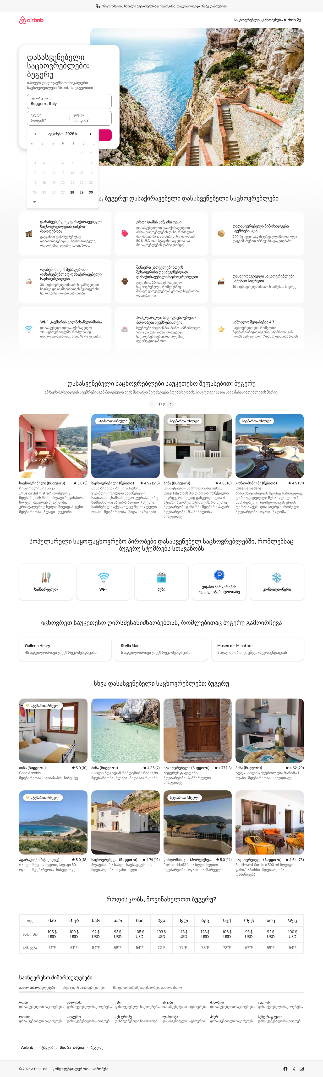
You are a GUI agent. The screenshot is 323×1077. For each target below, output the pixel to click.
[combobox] (69, 103)
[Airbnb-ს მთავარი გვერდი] (31, 20)
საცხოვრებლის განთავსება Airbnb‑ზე (267, 19)
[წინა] (153, 404)
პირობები (100, 1069)
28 (72, 192)
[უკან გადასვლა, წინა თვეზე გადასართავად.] (35, 134)
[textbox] (48, 120)
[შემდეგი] (170, 404)
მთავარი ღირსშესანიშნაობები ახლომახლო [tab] (147, 987)
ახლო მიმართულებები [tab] (37, 987)
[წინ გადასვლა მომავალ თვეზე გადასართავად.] (90, 134)
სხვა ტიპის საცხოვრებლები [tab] (84, 987)
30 (91, 192)
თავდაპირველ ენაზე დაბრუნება (202, 6)
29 (81, 192)
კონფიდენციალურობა (70, 1069)
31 (35, 202)
